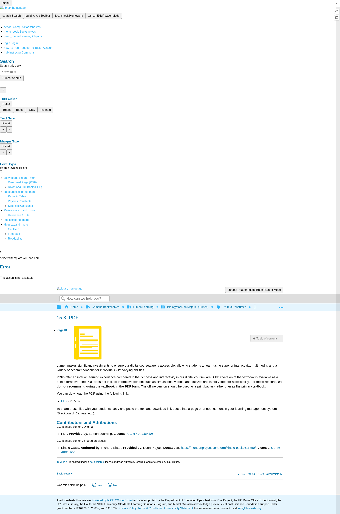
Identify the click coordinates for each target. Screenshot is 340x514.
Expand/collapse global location (281, 306)
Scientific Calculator (20, 205)
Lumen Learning (143, 306)
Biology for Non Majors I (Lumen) (187, 306)
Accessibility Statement (178, 508)
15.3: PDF (62, 461)
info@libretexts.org (249, 508)
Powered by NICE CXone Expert (112, 500)
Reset (6, 103)
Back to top (63, 473)
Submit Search (11, 78)
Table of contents (267, 338)
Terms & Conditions (150, 508)
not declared (97, 461)
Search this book (10, 65)
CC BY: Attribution (140, 434)
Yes (99, 485)
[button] (14, 233)
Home (74, 306)
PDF (64, 401)
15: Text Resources (234, 306)
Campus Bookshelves (105, 306)
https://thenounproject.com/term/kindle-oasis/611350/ (218, 448)
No (115, 485)
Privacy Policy (127, 508)
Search (63, 299)
